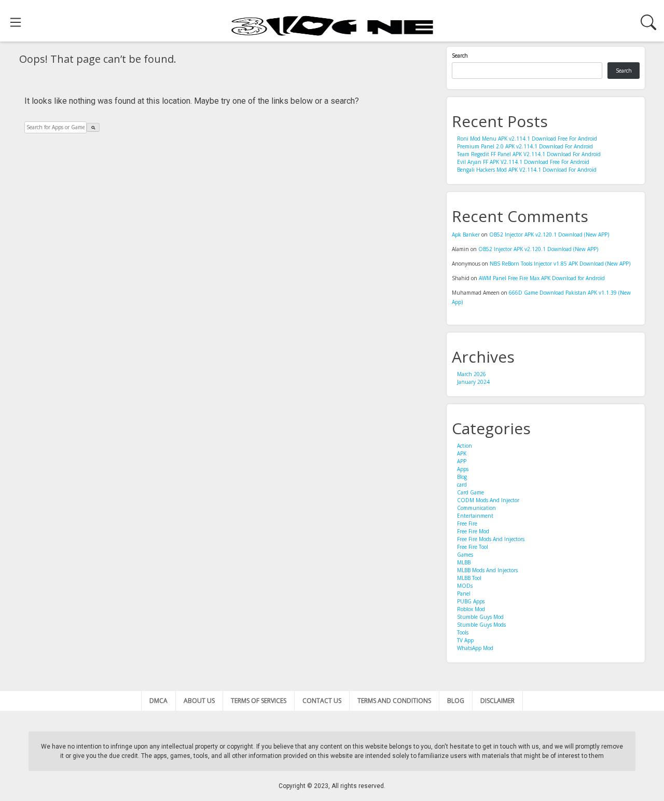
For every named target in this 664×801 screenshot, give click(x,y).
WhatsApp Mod (475, 648)
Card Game (470, 492)
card (462, 484)
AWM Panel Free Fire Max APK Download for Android (542, 278)
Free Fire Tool (472, 546)
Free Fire (467, 523)
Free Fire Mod (473, 531)
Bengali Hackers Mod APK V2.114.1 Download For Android (527, 169)
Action (464, 445)
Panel (464, 593)
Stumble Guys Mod (480, 616)
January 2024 (473, 381)
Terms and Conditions (394, 700)
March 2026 (471, 374)
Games (465, 554)
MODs (465, 585)
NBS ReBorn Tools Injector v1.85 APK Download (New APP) (560, 263)
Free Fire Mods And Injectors (490, 539)
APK (461, 453)
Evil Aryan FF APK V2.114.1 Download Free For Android (523, 161)
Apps (462, 469)
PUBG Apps (471, 601)
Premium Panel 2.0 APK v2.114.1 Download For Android (525, 146)
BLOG (455, 700)
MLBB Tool (469, 578)
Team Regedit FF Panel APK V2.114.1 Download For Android (529, 154)
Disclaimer (497, 700)
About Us (199, 700)
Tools (462, 632)
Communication (476, 508)
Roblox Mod (471, 609)
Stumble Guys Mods (481, 624)
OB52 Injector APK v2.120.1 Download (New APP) (549, 234)
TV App (465, 640)
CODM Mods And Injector (488, 500)
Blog (462, 476)
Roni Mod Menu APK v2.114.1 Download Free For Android (527, 138)
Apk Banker (466, 234)
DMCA (158, 700)
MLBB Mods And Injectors (487, 570)
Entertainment (475, 515)
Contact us (321, 700)
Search (460, 55)
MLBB (464, 562)
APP (461, 461)
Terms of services (258, 700)
